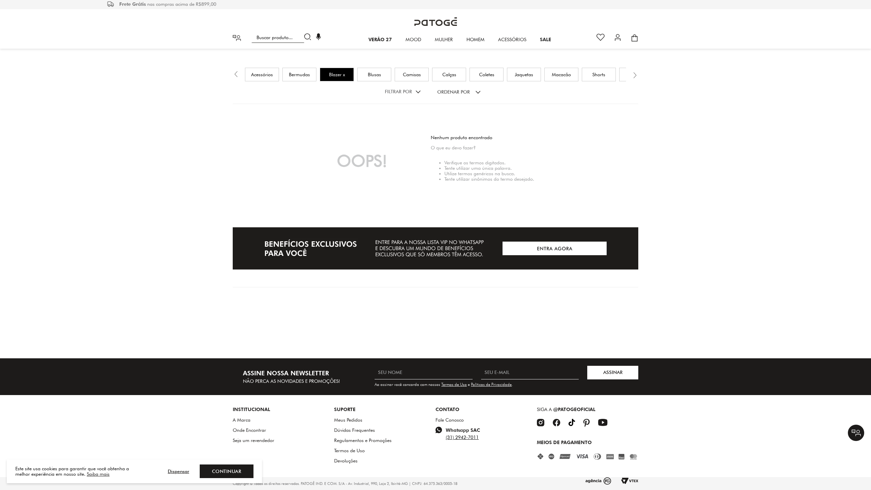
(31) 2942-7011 (462, 437)
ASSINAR (613, 372)
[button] (318, 37)
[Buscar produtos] (309, 37)
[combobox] (282, 37)
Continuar (227, 471)
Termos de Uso (454, 384)
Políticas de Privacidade (491, 384)
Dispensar (178, 471)
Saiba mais (98, 474)
